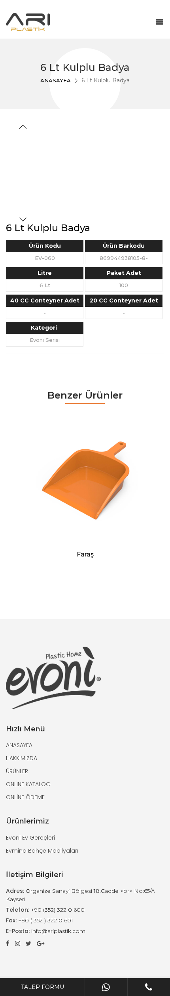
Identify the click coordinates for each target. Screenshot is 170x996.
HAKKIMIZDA (21, 758)
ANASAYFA (55, 80)
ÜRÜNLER (17, 771)
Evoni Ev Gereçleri (30, 838)
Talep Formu (42, 986)
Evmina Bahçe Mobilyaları (42, 851)
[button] (23, 128)
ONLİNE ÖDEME (25, 797)
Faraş (85, 554)
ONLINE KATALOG (28, 784)
